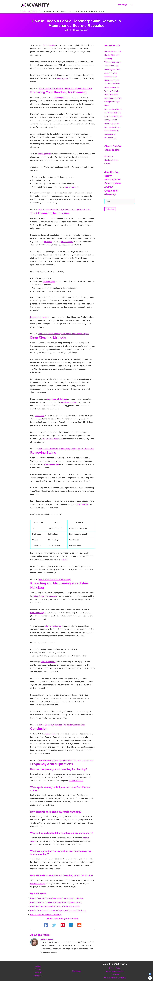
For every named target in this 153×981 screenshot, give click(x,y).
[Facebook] (46, 925)
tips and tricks (50, 734)
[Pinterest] (63, 925)
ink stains (48, 242)
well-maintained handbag (52, 439)
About (37, 966)
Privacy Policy (115, 968)
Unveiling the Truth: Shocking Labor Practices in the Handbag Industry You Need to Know (112, 77)
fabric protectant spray (54, 626)
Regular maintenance (39, 317)
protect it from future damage (44, 596)
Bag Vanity (84, 30)
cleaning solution (71, 187)
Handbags (122, 4)
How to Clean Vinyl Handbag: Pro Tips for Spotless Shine (61, 725)
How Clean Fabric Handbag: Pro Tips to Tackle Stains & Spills (63, 334)
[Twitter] (54, 925)
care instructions (76, 780)
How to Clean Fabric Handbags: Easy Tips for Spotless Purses (64, 209)
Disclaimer (115, 974)
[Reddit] (79, 925)
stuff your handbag (48, 662)
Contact (38, 969)
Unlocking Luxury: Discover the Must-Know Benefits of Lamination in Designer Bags (112, 131)
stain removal (82, 504)
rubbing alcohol (67, 242)
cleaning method (51, 464)
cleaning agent (49, 281)
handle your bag (37, 613)
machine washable (68, 402)
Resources (38, 976)
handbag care (62, 78)
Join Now (110, 209)
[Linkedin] (71, 925)
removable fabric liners (57, 399)
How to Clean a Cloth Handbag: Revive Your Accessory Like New (65, 88)
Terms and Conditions (115, 971)
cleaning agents (44, 154)
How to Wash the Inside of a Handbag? (54, 579)
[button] (131, 5)
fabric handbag (49, 45)
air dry (64, 559)
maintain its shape (37, 883)
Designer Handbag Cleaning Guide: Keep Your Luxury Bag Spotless (65, 760)
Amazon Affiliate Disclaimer (115, 978)
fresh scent (39, 416)
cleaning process (61, 97)
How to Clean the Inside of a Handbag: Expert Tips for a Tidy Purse (66, 449)
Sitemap (38, 972)
